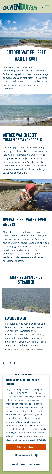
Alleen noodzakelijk (26, 455)
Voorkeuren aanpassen (26, 464)
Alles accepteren (26, 447)
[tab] (14, 363)
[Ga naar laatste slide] (4, 363)
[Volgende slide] (11, 363)
